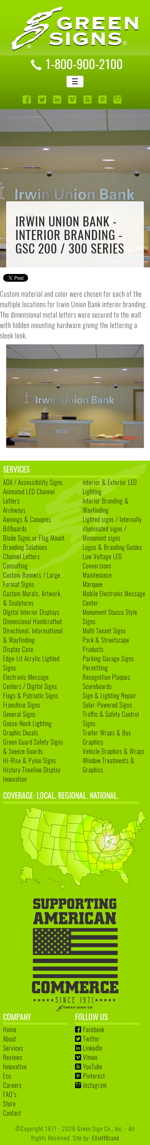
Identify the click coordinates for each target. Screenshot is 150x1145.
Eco (7, 1075)
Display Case (18, 649)
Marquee (93, 584)
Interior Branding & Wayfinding (106, 505)
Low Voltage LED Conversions (102, 561)
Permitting (95, 667)
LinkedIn (92, 1048)
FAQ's (10, 1094)
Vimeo (90, 1057)
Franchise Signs (21, 704)
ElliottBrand (105, 1137)
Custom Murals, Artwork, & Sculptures (32, 598)
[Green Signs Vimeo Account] (73, 99)
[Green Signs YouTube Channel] (88, 99)
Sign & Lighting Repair (110, 695)
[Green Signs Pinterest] (103, 99)
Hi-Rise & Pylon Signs (29, 760)
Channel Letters (21, 556)
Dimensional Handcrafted (32, 621)
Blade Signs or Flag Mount (34, 538)
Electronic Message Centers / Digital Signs (30, 681)
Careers (12, 1085)
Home (10, 1029)
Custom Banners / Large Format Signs (31, 579)
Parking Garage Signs (108, 658)
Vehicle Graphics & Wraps (114, 751)
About (9, 1038)
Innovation (15, 779)
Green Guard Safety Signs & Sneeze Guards (33, 746)
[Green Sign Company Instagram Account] (118, 99)
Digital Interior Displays (31, 612)
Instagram (95, 1085)
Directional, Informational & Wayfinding (33, 635)
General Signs (19, 714)
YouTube (92, 1066)
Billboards (15, 528)
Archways (14, 510)
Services (13, 1048)
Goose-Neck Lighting (27, 723)
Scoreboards (97, 686)
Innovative (15, 1066)
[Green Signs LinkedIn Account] (58, 99)
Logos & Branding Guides (112, 547)
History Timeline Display (32, 769)
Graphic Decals (20, 732)
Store (9, 1103)
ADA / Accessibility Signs (33, 482)
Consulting (15, 565)
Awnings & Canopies (27, 519)
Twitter (91, 1038)
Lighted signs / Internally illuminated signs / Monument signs (112, 529)
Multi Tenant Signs (104, 630)
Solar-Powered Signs (107, 704)
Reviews (13, 1057)
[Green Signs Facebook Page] (27, 99)
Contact (12, 1113)
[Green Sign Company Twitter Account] (43, 99)
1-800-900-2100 (84, 63)
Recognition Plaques (106, 677)
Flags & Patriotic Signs (30, 695)
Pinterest (94, 1075)
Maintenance (97, 575)
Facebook (94, 1029)
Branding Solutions (25, 547)
